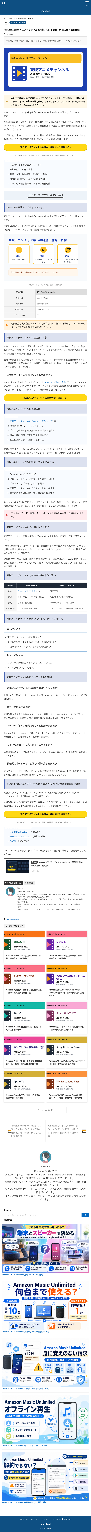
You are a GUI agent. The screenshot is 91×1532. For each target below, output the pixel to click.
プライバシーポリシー (43, 1519)
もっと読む (47, 1110)
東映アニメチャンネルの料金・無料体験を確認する (45, 147)
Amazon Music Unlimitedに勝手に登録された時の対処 (25, 1389)
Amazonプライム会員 (55, 382)
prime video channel (12, 919)
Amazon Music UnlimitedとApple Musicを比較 (22, 1275)
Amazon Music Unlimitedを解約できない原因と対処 (24, 1502)
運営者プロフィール (26, 1519)
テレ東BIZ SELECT (19, 832)
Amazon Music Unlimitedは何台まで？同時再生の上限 (25, 1332)
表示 (60, 195)
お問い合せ (67, 1519)
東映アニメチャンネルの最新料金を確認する (46, 398)
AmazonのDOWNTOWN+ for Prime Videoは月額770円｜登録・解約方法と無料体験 (66, 992)
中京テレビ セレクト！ (21, 836)
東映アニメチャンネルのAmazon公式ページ (31, 421)
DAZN (13, 841)
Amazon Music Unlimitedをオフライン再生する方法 (24, 1446)
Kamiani (45, 11)
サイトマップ (57, 1519)
